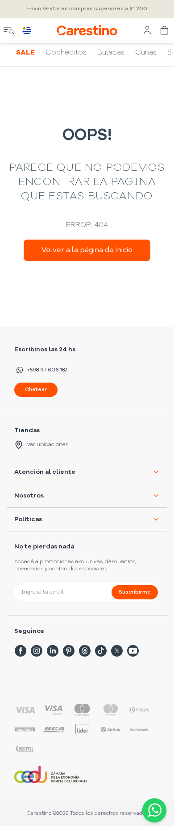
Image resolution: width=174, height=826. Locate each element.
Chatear (36, 389)
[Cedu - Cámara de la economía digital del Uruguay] (50, 774)
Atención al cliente (44, 472)
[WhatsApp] (152, 810)
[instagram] (36, 651)
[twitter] (117, 651)
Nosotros (29, 496)
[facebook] (20, 651)
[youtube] (133, 651)
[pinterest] (68, 651)
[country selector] (27, 30)
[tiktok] (101, 651)
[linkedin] (52, 651)
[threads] (85, 651)
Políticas (28, 519)
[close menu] (9, 30)
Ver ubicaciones (47, 444)
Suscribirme (135, 592)
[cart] (165, 30)
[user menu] (147, 30)
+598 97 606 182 (47, 370)
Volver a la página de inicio (87, 250)
